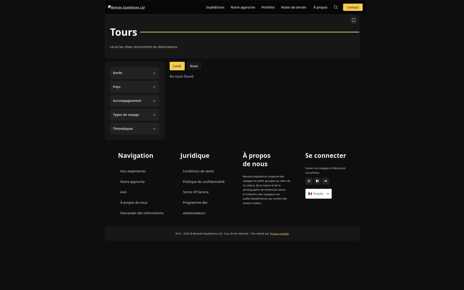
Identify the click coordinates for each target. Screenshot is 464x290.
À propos (321, 7)
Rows (194, 66)
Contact (353, 7)
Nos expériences (133, 171)
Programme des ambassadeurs (195, 207)
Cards (177, 66)
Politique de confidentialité (203, 181)
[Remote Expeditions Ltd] (126, 7)
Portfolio (268, 7)
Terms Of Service (195, 192)
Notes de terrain (293, 7)
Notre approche (243, 7)
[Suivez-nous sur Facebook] (317, 182)
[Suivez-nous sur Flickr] (325, 182)
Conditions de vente (198, 171)
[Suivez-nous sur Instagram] (308, 182)
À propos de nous (133, 202)
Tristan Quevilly (279, 233)
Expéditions (215, 7)
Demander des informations (141, 213)
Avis (123, 192)
